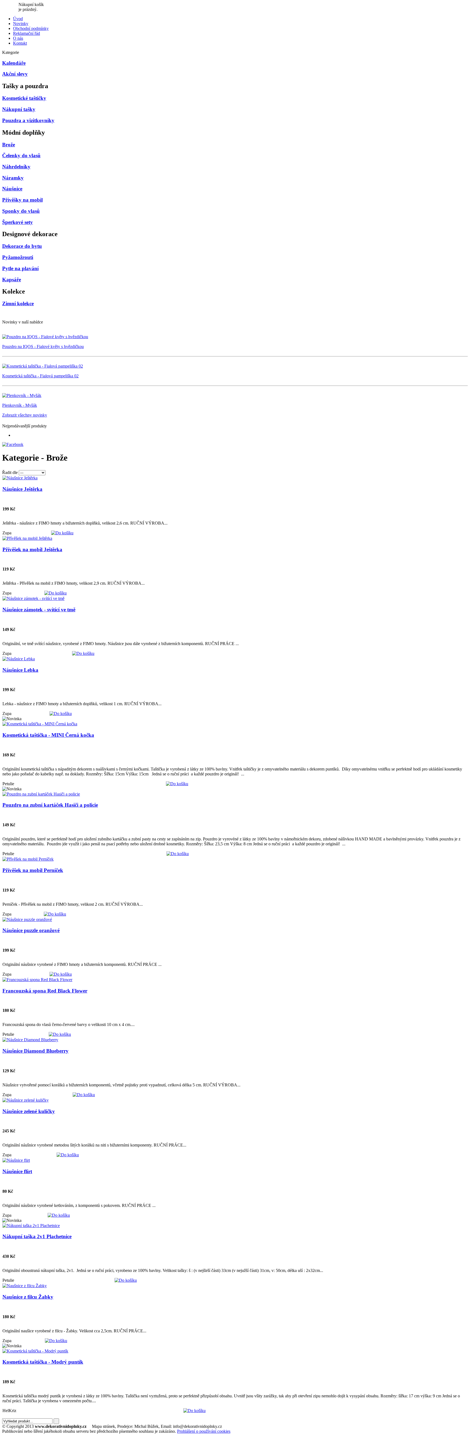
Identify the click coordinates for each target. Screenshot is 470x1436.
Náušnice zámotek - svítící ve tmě (38, 609)
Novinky (20, 23)
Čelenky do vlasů (21, 155)
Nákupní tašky (18, 109)
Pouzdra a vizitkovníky (28, 120)
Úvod (18, 18)
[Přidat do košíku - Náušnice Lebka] (61, 713)
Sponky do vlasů (21, 211)
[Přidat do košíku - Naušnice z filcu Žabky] (56, 1340)
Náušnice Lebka (20, 670)
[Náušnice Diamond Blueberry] (30, 1039)
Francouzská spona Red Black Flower (44, 991)
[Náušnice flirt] (16, 1160)
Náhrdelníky (16, 167)
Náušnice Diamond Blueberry (35, 1051)
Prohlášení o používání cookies (203, 1431)
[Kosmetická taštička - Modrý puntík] (35, 1351)
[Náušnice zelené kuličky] (25, 1100)
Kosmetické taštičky (24, 98)
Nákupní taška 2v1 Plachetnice (37, 1236)
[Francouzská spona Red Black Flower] (37, 979)
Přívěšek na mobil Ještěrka (32, 549)
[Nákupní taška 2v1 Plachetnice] (31, 1225)
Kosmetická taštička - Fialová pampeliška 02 (40, 376)
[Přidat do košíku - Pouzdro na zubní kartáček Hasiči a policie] (177, 853)
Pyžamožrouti (17, 257)
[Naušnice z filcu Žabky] (24, 1285)
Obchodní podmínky (31, 28)
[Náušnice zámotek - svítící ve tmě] (33, 598)
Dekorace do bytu (22, 246)
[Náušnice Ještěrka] (20, 478)
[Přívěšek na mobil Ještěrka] (27, 538)
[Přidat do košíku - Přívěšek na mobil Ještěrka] (55, 593)
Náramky (13, 178)
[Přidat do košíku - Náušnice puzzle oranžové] (61, 974)
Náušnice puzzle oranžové (31, 930)
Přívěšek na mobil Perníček (32, 870)
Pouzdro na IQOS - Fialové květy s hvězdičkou (43, 346)
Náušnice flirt (17, 1171)
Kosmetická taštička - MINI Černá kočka (48, 735)
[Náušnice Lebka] (18, 659)
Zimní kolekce (18, 303)
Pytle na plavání (20, 268)
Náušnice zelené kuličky (28, 1111)
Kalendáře (14, 63)
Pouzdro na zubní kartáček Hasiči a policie (50, 805)
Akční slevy (15, 74)
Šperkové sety (17, 222)
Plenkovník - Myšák (19, 405)
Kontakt (20, 43)
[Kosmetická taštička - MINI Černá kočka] (39, 724)
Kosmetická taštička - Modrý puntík (42, 1362)
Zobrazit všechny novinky (24, 415)
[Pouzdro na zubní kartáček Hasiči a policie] (41, 794)
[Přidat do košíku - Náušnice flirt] (59, 1215)
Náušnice (12, 189)
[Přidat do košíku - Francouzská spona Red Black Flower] (60, 1034)
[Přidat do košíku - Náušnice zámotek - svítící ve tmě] (83, 653)
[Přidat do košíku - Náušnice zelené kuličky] (68, 1155)
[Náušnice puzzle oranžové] (27, 919)
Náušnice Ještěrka (22, 489)
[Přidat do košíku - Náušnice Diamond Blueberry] (84, 1094)
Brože (8, 144)
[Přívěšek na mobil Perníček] (28, 859)
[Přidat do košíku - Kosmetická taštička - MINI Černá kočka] (177, 783)
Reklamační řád (26, 33)
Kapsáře (11, 279)
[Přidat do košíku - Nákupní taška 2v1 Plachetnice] (126, 1280)
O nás (18, 38)
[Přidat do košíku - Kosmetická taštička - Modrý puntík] (194, 1410)
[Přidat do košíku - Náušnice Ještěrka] (62, 533)
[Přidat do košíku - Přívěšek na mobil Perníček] (55, 914)
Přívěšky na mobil (22, 200)
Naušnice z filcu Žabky (27, 1297)
